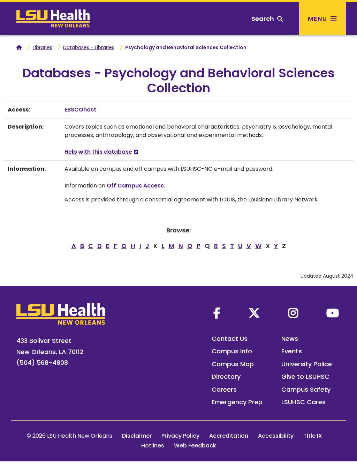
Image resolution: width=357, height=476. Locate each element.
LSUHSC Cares (303, 402)
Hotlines (152, 446)
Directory (226, 376)
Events (291, 351)
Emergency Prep (237, 402)
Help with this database (98, 152)
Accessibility (276, 436)
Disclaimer (137, 436)
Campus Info (232, 351)
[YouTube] (332, 313)
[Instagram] (293, 313)
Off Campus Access (135, 186)
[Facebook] (216, 313)
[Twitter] (254, 313)
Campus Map (233, 364)
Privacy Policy (180, 436)
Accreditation (228, 436)
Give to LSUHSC (305, 376)
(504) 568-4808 (42, 362)
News (289, 338)
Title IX (312, 436)
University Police (306, 364)
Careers (224, 389)
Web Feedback (195, 446)
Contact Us (230, 338)
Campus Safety (306, 389)
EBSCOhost (80, 110)
